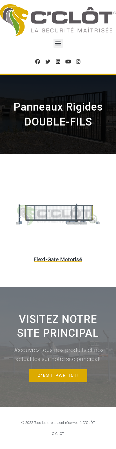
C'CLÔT (58, 434)
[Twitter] (48, 61)
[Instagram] (78, 61)
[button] (58, 43)
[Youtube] (68, 61)
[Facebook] (38, 61)
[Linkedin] (58, 61)
